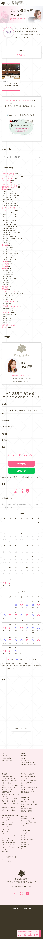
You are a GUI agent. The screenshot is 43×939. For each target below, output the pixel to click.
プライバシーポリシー (27, 762)
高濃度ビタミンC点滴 (27, 818)
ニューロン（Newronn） (28, 776)
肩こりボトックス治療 (8, 801)
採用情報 (23, 755)
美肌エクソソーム (8, 214)
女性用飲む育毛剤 (26, 811)
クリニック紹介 (6, 758)
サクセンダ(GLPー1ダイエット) (12, 251)
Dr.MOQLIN (6, 295)
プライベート (6, 312)
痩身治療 (5, 245)
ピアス (5, 243)
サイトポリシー (25, 760)
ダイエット (6, 255)
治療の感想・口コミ (8, 325)
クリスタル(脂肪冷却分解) (29, 780)
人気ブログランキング (24, 101)
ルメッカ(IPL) (6, 820)
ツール (23, 849)
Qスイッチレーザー (9, 226)
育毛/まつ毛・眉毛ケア (28, 839)
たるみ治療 (5, 264)
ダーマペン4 (6, 218)
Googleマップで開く (21, 728)
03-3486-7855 (21, 455)
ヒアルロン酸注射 (8, 174)
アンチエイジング (8, 302)
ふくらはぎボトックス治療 (10, 799)
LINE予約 (21, 471)
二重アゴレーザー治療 (9, 205)
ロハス (5, 321)
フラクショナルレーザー (9, 836)
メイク (23, 837)
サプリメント (7, 299)
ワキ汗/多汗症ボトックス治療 (10, 794)
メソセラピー (7, 257)
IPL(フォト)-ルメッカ (9, 220)
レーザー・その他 (8, 210)
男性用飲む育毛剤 (26, 808)
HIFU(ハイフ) (7, 191)
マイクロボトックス (9, 203)
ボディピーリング (7, 851)
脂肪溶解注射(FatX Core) (9, 792)
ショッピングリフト (9, 197)
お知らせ (4, 755)
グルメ (5, 318)
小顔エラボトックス (9, 193)
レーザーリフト (7, 228)
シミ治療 (5, 266)
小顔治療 (5, 189)
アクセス (23, 758)
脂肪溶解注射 (7, 199)
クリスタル (6, 249)
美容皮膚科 (6, 308)
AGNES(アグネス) (8, 236)
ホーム (4, 753)
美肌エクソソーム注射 (8, 807)
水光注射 (5, 234)
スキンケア (6, 280)
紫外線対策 (24, 835)
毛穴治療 (5, 270)
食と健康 (5, 304)
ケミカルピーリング (9, 278)
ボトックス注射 (7, 178)
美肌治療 (5, 268)
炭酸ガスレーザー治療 (8, 842)
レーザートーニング (9, 224)
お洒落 (5, 323)
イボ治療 (5, 276)
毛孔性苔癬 (6, 282)
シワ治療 (5, 261)
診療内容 (23, 753)
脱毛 (4, 284)
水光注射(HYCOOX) (8, 824)
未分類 (4, 327)
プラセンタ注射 (25, 821)
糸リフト (4, 859)
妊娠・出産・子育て (9, 314)
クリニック (6, 310)
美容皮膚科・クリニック (10, 306)
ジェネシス (5, 833)
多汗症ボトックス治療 (9, 187)
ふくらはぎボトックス (9, 253)
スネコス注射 (6, 182)
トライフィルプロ (8, 216)
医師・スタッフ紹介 (8, 760)
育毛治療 (5, 289)
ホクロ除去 (6, 274)
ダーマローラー (7, 230)
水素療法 (23, 842)
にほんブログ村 (10, 101)
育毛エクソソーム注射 (8, 810)
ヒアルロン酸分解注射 (8, 778)
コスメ (5, 297)
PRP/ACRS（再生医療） (10, 232)
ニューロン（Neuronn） (10, 247)
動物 (4, 317)
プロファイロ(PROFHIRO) (10, 785)
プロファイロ (6, 180)
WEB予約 (21, 464)
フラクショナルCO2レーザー (11, 239)
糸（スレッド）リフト (9, 195)
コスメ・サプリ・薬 (8, 291)
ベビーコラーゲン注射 (9, 185)
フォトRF (6, 222)
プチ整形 (5, 287)
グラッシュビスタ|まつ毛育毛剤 (12, 293)
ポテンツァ (6, 212)
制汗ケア (23, 846)
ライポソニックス (8, 259)
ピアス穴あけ (25, 799)
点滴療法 (5, 241)
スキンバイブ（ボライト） (11, 176)
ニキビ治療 (6, 272)
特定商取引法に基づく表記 (29, 765)
